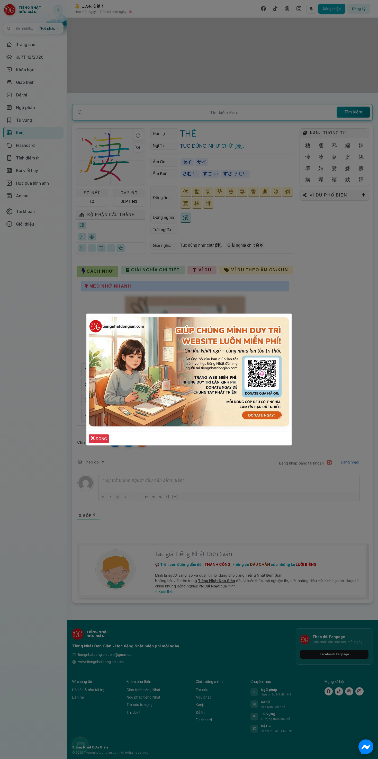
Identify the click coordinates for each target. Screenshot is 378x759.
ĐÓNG (101, 438)
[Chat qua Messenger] (365, 746)
